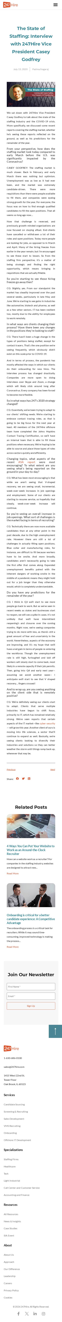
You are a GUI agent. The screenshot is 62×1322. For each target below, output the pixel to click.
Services (9, 1095)
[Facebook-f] (18, 1314)
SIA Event (9, 1235)
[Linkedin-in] (35, 1314)
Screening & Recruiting (16, 1111)
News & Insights (12, 1221)
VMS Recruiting (12, 1125)
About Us (9, 1254)
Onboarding (10, 1132)
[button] (55, 4)
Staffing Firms (11, 1159)
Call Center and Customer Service (22, 1187)
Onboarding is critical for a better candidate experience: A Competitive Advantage (31, 919)
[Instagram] (43, 1314)
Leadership (10, 1276)
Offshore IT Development (17, 1140)
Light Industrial (12, 1180)
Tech (6, 1173)
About (8, 1245)
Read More (13, 873)
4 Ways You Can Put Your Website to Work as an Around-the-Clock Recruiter (30, 850)
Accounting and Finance (16, 1194)
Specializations (13, 1150)
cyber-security (47, 723)
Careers (8, 1283)
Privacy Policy (11, 1290)
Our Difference (12, 1269)
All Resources (11, 1214)
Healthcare (10, 1166)
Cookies (8, 1297)
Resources (10, 1204)
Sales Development (14, 1118)
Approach (9, 1261)
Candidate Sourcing (14, 1104)
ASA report (26, 462)
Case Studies (10, 1228)
